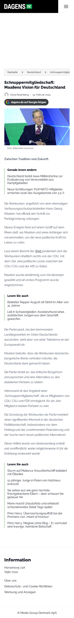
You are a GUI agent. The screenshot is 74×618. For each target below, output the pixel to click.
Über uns (10, 580)
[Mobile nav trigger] (66, 6)
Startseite (12, 72)
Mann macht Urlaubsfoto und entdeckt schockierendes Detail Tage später (33, 505)
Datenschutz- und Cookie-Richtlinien (28, 586)
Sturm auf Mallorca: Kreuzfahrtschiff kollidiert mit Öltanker (37, 472)
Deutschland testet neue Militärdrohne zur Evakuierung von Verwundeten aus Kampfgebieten (35, 179)
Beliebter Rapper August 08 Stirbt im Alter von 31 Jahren (38, 303)
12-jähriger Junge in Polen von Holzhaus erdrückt (34, 482)
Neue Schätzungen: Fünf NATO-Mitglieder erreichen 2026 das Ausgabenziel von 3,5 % (35, 191)
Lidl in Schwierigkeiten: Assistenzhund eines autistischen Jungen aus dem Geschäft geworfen (35, 315)
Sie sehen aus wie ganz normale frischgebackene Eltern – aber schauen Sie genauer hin (35, 494)
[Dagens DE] (31, 6)
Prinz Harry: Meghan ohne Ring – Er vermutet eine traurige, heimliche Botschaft (37, 524)
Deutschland (34, 72)
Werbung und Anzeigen (20, 592)
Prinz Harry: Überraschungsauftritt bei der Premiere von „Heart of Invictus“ (35, 515)
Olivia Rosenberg (19, 94)
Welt (38, 251)
